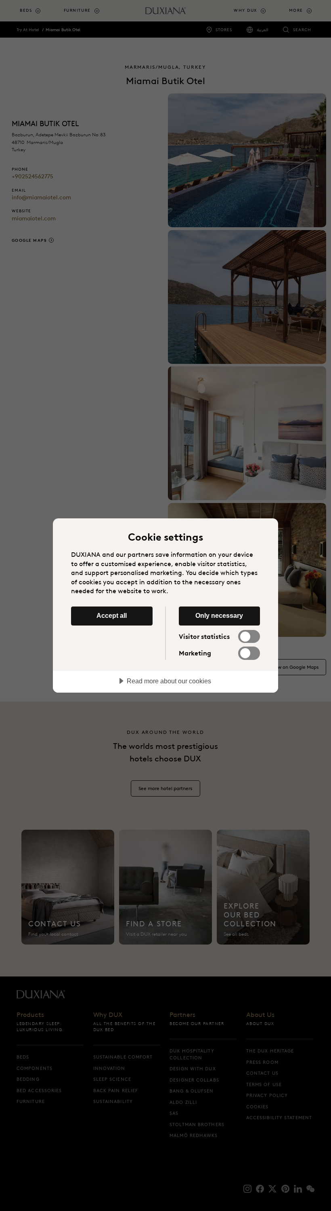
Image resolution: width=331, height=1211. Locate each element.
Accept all (111, 615)
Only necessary (219, 615)
